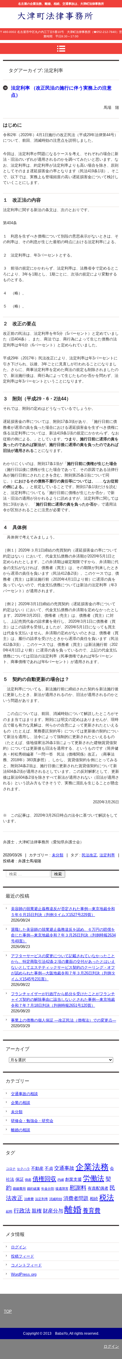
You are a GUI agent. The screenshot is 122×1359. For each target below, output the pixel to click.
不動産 (37, 1168)
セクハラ (23, 1168)
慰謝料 (78, 1188)
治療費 (29, 1199)
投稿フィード (22, 1256)
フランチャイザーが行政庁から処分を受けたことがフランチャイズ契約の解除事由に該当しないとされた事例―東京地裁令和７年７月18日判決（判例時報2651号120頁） (63, 1000)
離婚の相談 (20, 1130)
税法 (106, 1198)
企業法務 (92, 1167)
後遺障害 (61, 1188)
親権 (37, 1211)
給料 (9, 1211)
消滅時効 (55, 1199)
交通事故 (64, 1168)
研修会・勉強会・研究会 (32, 1121)
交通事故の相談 (24, 1094)
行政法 (22, 1210)
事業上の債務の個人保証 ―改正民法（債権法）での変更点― (63, 1020)
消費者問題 (76, 1198)
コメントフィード (26, 1265)
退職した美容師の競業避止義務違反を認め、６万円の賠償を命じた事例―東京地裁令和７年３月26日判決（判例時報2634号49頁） (63, 935)
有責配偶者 (98, 1188)
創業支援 (73, 1179)
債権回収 (44, 1178)
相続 (94, 1198)
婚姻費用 (19, 1188)
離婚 (72, 1209)
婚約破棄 (33, 1188)
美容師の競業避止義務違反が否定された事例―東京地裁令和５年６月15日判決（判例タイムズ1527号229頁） (63, 911)
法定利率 (107, 855)
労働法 (93, 1178)
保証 (19, 1179)
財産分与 (53, 1211)
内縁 (60, 1179)
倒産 (28, 1179)
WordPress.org (23, 1274)
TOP (8, 1311)
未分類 (57, 855)
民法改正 (89, 855)
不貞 (49, 1168)
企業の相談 (20, 1102)
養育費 (91, 1210)
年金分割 (47, 1188)
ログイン (18, 1247)
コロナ (11, 1168)
